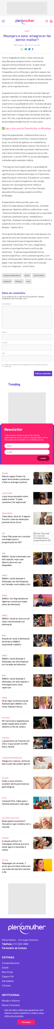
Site (3, 353)
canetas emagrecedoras (11, 275)
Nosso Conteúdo (11, 1005)
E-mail (5, 343)
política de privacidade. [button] (14, 1016)
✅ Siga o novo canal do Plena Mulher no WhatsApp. (26, 128)
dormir (27, 275)
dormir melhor (39, 275)
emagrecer (7, 281)
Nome (4, 332)
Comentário (6, 304)
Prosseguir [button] (26, 1022)
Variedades (8, 980)
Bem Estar (7, 971)
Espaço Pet (8, 976)
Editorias (8, 957)
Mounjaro (18, 281)
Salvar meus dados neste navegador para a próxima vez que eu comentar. (26, 365)
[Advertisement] (27, 8)
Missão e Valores (11, 1000)
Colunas (6, 985)
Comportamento (10, 963)
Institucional (11, 994)
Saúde (5, 967)
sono (28, 281)
